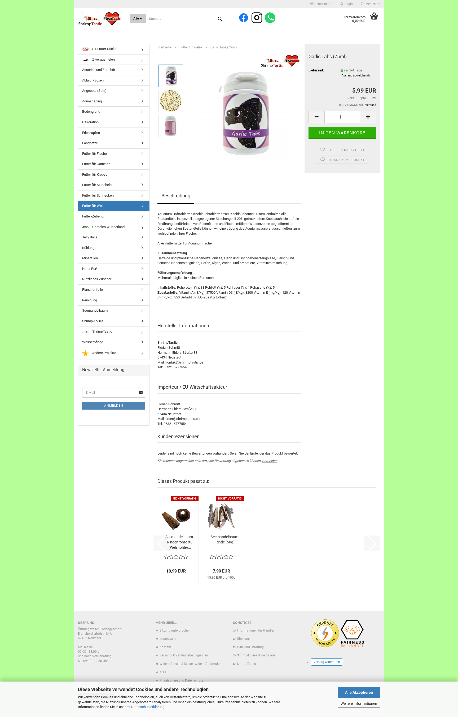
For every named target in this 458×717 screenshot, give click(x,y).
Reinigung (89, 300)
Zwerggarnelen (103, 59)
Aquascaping (92, 101)
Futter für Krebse (94, 174)
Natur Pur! (89, 269)
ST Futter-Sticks (104, 49)
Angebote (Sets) (94, 91)
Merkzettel (372, 4)
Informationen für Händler (255, 630)
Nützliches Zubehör (96, 279)
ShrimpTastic (101, 331)
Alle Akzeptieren (359, 692)
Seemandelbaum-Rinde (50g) (225, 539)
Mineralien (90, 258)
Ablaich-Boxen (93, 80)
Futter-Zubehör (93, 216)
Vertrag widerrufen (327, 662)
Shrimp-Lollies (93, 321)
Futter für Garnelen (96, 164)
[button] (321, 4)
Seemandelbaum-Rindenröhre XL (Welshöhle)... (179, 542)
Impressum (168, 639)
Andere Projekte (103, 353)
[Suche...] (220, 19)
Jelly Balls (89, 237)
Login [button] (348, 4)
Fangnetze (90, 143)
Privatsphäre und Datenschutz (181, 680)
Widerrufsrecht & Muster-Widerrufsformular (190, 664)
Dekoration (90, 122)
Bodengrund (91, 112)
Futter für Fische (94, 154)
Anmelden (269, 461)
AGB (163, 672)
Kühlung (88, 248)
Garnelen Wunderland (108, 227)
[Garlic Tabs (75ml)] (244, 113)
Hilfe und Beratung (250, 647)
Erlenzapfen (91, 133)
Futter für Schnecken (98, 195)
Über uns (243, 639)
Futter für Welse (94, 206)
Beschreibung (175, 195)
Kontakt (165, 647)
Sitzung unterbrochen (175, 630)
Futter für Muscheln (97, 185)
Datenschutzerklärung (147, 707)
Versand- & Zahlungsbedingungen (184, 655)
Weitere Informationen (359, 703)
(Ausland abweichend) (355, 75)
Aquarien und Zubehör (98, 70)
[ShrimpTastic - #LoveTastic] (100, 18)
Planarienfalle (92, 290)
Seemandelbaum (95, 310)
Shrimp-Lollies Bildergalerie (256, 655)
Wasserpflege (92, 342)
